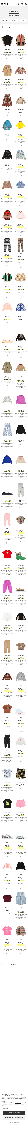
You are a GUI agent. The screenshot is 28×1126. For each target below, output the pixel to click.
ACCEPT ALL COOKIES (14, 1112)
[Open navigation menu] (2, 4)
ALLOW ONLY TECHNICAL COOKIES (14, 1117)
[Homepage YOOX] (6, 4)
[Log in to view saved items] (22, 4)
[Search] (18, 4)
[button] (14, 959)
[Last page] (25, 964)
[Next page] (23, 964)
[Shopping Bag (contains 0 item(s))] (25, 4)
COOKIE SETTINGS (14, 1123)
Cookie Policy (18, 1104)
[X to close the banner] (26, 1092)
